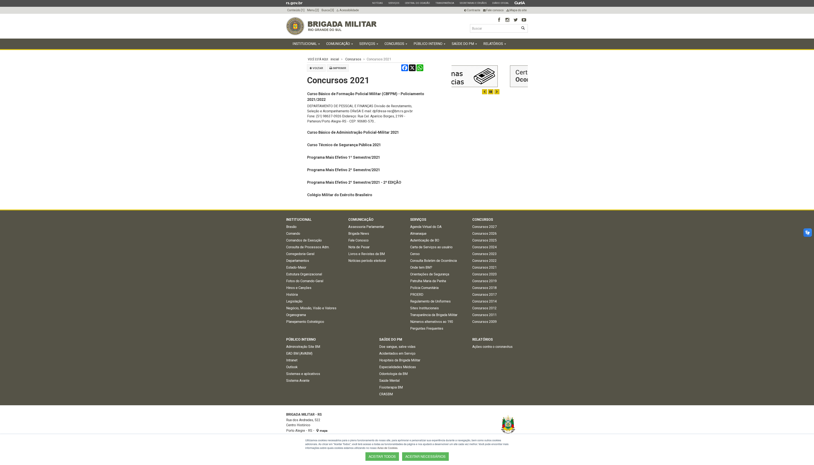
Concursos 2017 (484, 295)
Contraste (473, 10)
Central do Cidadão (417, 2)
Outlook (292, 367)
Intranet (291, 360)
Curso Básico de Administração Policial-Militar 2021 (353, 132)
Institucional (305, 44)
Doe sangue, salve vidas (397, 347)
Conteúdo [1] (295, 10)
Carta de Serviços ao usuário (431, 247)
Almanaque (418, 234)
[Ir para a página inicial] (331, 26)
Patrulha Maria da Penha (428, 281)
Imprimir (339, 68)
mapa (323, 430)
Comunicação (338, 44)
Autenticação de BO (424, 240)
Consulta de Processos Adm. (307, 247)
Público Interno (428, 44)
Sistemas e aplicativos (303, 374)
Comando (293, 234)
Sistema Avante (297, 381)
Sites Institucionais (424, 308)
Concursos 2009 (484, 322)
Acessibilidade (349, 10)
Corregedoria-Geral (300, 254)
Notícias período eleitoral (367, 261)
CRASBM (386, 394)
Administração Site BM (303, 347)
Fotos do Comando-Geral (304, 281)
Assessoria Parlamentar (366, 227)
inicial (334, 59)
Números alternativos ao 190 (431, 322)
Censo (415, 254)
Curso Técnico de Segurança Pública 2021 (344, 145)
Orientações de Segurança (429, 274)
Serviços (393, 2)
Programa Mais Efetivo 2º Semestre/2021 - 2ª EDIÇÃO (354, 182)
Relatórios (493, 44)
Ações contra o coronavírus (492, 347)
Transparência (444, 2)
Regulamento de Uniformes (430, 301)
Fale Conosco (358, 240)
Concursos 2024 (484, 247)
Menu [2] (313, 10)
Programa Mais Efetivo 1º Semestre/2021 (343, 157)
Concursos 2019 (484, 281)
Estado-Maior (296, 267)
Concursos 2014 (484, 301)
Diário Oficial (500, 2)
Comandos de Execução (304, 240)
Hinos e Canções (298, 288)
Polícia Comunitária (424, 288)
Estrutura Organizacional (304, 274)
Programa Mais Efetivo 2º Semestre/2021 (343, 170)
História (292, 295)
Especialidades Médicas (397, 367)
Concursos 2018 (484, 288)
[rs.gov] (294, 3)
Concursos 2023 (484, 254)
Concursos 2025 (484, 240)
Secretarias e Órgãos (473, 2)
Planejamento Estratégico (305, 322)
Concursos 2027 (484, 227)
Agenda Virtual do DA (426, 227)
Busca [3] (328, 10)
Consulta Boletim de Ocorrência (433, 261)
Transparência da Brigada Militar (433, 315)
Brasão (291, 227)
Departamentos (297, 261)
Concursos (395, 44)
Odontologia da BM (393, 374)
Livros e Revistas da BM (366, 254)
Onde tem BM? (421, 267)
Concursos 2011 (484, 315)
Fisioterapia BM (391, 387)
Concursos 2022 (484, 261)
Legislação (294, 301)
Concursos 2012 (484, 308)
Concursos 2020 (484, 274)
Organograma (296, 315)
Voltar (317, 68)
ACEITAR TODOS (382, 456)
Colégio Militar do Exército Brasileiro (339, 195)
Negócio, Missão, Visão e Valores (311, 308)
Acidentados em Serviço (397, 353)
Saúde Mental (389, 381)
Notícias (377, 2)
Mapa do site (518, 10)
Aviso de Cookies (387, 448)
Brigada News (358, 234)
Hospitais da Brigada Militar (399, 360)
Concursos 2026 (484, 234)
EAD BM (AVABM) (299, 353)
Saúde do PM (463, 44)
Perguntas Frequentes (426, 328)
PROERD (416, 295)
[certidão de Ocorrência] (489, 76)
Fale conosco (495, 10)
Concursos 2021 (484, 267)
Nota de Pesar (359, 247)
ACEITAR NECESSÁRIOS (425, 456)
